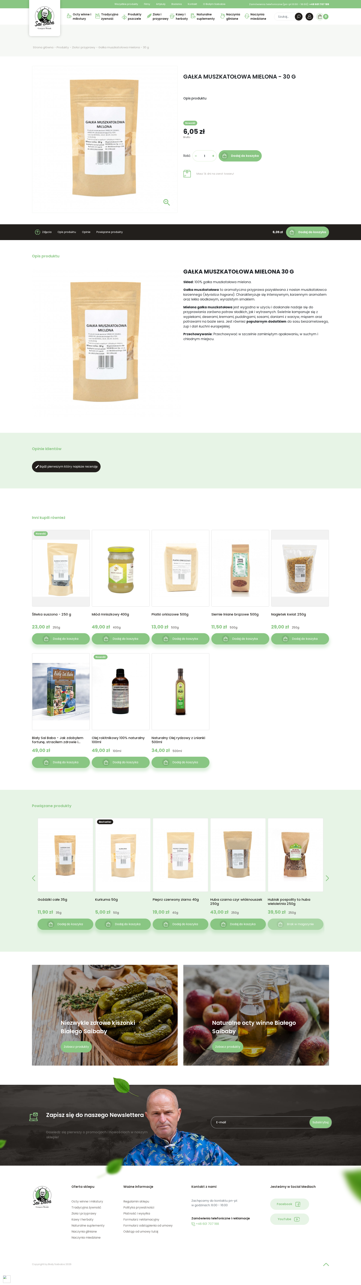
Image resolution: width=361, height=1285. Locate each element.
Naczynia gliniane (84, 1231)
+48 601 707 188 (207, 1224)
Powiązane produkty (109, 232)
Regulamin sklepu (136, 1201)
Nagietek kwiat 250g (288, 614)
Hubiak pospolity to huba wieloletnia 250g (289, 902)
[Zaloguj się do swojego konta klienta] (309, 16)
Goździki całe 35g (52, 900)
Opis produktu (67, 232)
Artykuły (160, 4)
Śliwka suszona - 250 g (51, 614)
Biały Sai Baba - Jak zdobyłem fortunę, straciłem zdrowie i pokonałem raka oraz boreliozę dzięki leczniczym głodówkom (58, 740)
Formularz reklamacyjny (141, 1219)
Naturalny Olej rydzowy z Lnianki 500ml (178, 740)
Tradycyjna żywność (86, 1207)
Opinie (86, 232)
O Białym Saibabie (214, 4)
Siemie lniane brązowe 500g (235, 614)
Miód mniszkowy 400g (110, 614)
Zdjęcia (47, 232)
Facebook (284, 1204)
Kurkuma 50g (106, 900)
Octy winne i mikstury (87, 1201)
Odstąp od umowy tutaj (140, 1231)
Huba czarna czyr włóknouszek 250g (236, 902)
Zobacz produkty (76, 1047)
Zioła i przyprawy (83, 1213)
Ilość (186, 155)
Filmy (147, 4)
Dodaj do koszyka (312, 232)
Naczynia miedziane (86, 1237)
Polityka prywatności (138, 1207)
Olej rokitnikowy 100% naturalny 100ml (118, 740)
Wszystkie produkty (126, 4)
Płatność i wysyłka (136, 1213)
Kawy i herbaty (82, 1219)
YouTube (284, 1219)
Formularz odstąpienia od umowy (148, 1225)
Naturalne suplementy (88, 1225)
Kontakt (192, 4)
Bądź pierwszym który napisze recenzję (66, 466)
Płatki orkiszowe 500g (170, 614)
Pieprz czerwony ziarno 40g (176, 900)
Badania (176, 4)
